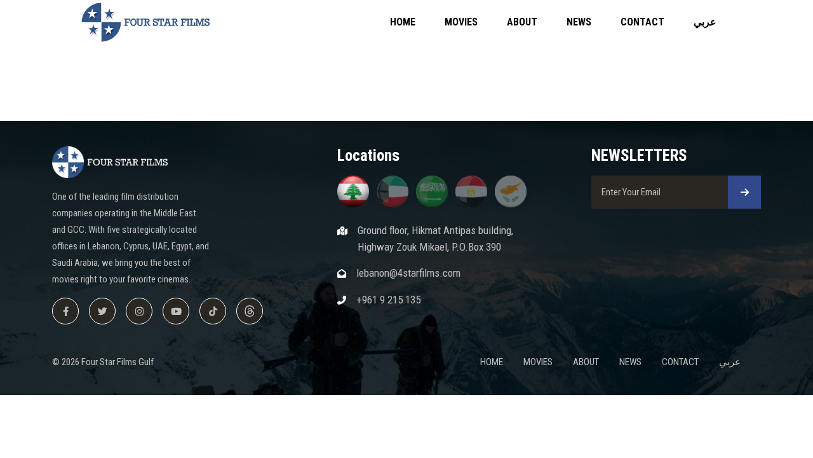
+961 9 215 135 (388, 299)
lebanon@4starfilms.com (408, 273)
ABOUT (522, 22)
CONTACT (642, 22)
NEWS (579, 22)
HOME (402, 22)
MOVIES (461, 22)
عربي (705, 22)
